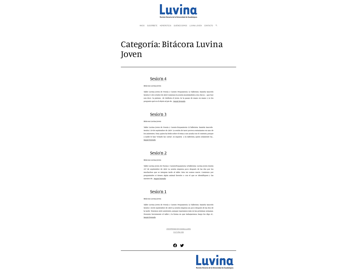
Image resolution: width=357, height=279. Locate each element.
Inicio (142, 25)
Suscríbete (152, 25)
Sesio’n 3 (158, 114)
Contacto (208, 25)
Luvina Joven (195, 25)
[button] (216, 25)
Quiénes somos (180, 25)
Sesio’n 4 (158, 78)
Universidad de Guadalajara (178, 229)
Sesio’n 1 (158, 191)
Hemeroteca (165, 25)
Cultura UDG (178, 232)
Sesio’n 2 (158, 152)
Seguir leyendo (179, 101)
